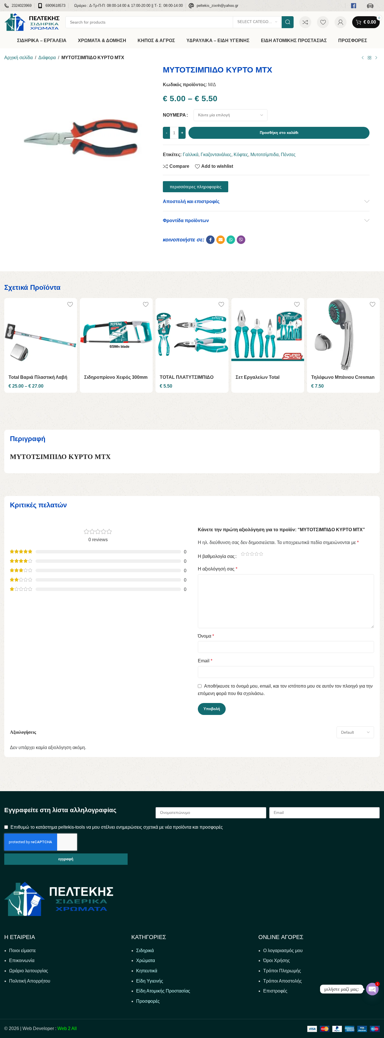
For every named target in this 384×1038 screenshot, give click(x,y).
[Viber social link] (241, 239)
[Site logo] (32, 21)
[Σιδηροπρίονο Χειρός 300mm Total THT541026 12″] (116, 334)
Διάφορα (47, 57)
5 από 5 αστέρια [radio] (261, 554)
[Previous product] (362, 58)
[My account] (340, 22)
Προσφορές (148, 1001)
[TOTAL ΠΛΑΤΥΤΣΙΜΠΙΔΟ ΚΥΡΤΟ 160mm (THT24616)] (191, 334)
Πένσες (288, 154)
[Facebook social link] (210, 239)
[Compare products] (305, 22)
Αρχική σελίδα (18, 57)
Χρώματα (145, 960)
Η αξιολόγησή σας (217, 568)
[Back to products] (369, 58)
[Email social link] (220, 239)
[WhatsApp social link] (231, 239)
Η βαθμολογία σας (216, 556)
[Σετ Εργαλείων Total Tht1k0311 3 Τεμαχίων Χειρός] (267, 334)
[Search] (288, 22)
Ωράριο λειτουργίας (28, 970)
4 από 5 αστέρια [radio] (256, 554)
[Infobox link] (18, 5)
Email (205, 660)
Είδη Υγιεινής (149, 981)
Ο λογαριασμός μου (283, 950)
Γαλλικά (190, 154)
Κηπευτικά (146, 970)
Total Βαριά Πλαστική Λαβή (38, 377)
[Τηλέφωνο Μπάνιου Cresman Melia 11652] (343, 334)
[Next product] (376, 58)
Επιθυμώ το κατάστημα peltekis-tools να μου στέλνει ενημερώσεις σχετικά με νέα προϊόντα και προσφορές (117, 827)
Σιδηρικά (145, 950)
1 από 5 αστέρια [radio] (243, 554)
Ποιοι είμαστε (22, 950)
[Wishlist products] (323, 22)
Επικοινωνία (21, 960)
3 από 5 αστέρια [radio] (252, 554)
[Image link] (58, 898)
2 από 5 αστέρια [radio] (247, 554)
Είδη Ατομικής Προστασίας (163, 991)
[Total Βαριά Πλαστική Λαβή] (40, 334)
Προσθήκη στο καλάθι (279, 133)
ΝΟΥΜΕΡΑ (174, 115)
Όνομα (206, 636)
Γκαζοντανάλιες (216, 154)
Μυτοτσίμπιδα (264, 154)
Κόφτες (241, 154)
